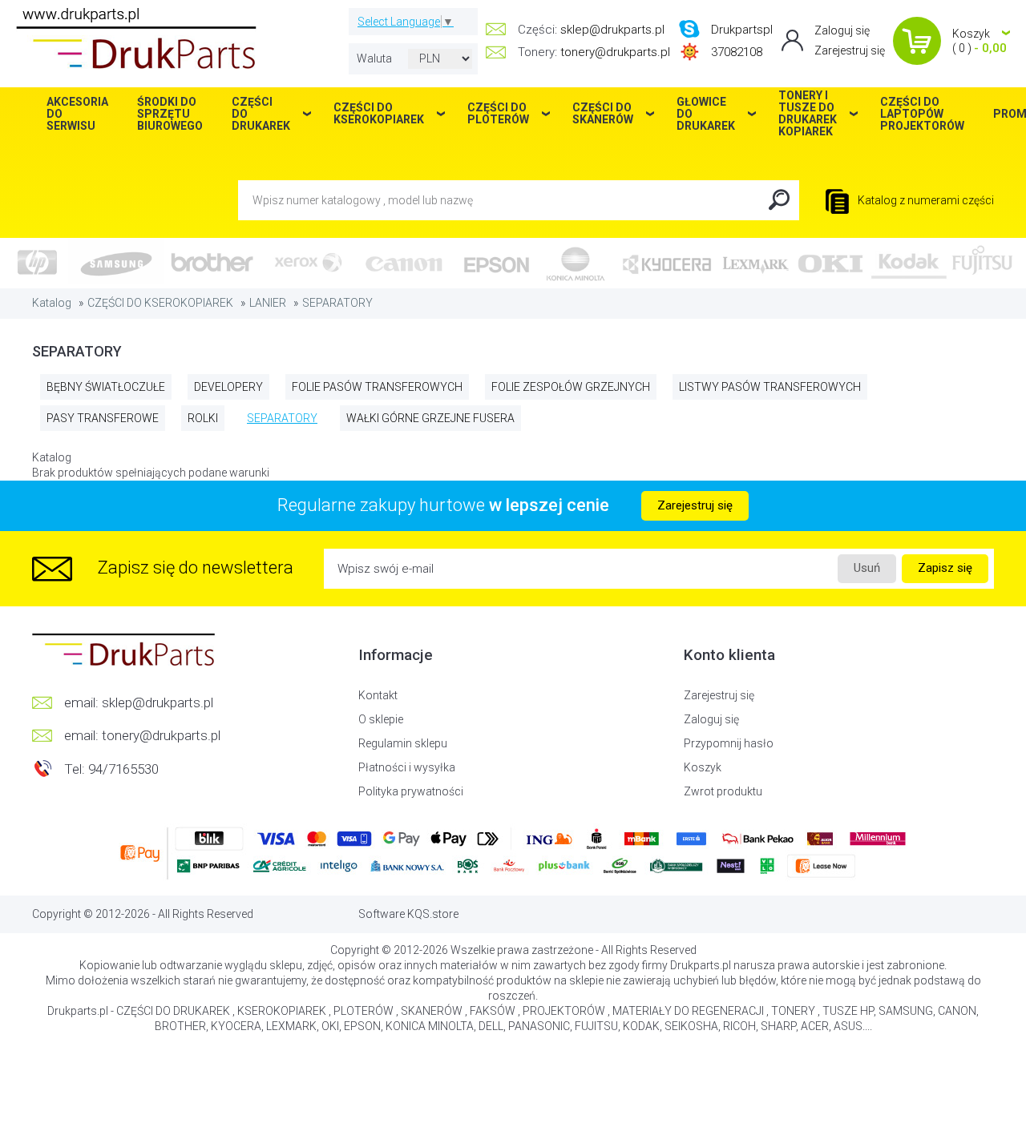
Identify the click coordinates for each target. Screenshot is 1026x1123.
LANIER (267, 302)
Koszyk (702, 767)
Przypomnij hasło (729, 743)
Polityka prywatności (410, 791)
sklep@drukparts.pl (612, 29)
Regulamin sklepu (402, 743)
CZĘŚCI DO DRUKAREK (261, 113)
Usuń (867, 568)
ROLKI (203, 418)
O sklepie (380, 719)
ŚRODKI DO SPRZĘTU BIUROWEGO (170, 113)
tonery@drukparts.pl (615, 52)
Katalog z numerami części (924, 200)
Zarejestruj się (849, 50)
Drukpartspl (742, 29)
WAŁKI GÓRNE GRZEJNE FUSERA (430, 418)
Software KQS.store (408, 914)
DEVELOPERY (228, 386)
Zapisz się (945, 568)
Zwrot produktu (723, 791)
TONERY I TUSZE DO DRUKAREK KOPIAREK (807, 114)
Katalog (51, 302)
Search (779, 200)
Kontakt (378, 695)
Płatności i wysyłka (406, 767)
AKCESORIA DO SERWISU (77, 113)
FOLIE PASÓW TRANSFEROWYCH (377, 386)
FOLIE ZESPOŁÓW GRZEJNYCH (570, 386)
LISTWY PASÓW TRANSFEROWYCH (770, 386)
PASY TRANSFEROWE (102, 418)
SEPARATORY (337, 302)
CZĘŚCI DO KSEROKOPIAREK (160, 302)
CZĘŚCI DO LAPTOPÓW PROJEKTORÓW (922, 113)
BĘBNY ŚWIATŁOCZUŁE (105, 386)
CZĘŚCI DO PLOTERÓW (498, 113)
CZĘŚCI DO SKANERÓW (602, 113)
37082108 (736, 52)
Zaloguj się (842, 30)
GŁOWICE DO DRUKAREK (706, 113)
